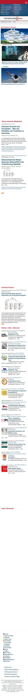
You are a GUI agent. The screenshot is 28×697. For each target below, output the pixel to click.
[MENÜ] (26, 1)
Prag (3, 4)
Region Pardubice (18, 7)
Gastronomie (18, 343)
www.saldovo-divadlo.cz (20, 465)
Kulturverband (17, 146)
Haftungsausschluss (10, 672)
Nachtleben (7, 652)
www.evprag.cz (14, 389)
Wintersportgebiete (9, 659)
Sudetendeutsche (10, 146)
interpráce (4, 685)
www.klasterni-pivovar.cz (20, 342)
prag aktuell (18, 681)
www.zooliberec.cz (16, 452)
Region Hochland (5, 12)
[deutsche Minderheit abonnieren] (2, 193)
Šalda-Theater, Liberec (14, 468)
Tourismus (10, 403)
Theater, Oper (11, 466)
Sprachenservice (17, 355)
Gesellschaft (4, 292)
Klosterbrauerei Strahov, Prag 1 (17, 345)
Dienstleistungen (8, 636)
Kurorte (15, 403)
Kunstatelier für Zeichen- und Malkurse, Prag (16, 432)
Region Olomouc (5, 14)
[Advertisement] (14, 104)
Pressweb (13, 690)
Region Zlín (17, 14)
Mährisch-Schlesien (6, 9)
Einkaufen (6, 637)
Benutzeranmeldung (10, 674)
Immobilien (7, 646)
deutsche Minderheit (18, 148)
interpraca (5, 687)
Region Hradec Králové (6, 7)
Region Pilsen (4, 10)
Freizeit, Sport (7, 639)
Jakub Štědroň (8, 149)
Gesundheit (6, 66)
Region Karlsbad (18, 9)
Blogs (14, 21)
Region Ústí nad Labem (6, 6)
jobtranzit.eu (4, 689)
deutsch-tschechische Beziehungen (12, 150)
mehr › (7, 144)
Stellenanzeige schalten (6, 21)
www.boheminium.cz (17, 400)
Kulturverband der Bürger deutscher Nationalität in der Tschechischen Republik (12, 162)
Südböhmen (17, 10)
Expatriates (10, 188)
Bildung (15, 332)
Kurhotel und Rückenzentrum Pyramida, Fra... (13, 84)
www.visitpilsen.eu (16, 414)
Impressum (7, 667)
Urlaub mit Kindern (15, 402)
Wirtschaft (7, 661)
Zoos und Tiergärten (16, 453)
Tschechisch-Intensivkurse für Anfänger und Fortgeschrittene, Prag (17, 358)
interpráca (4, 686)
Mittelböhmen (17, 4)
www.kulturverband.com (20, 155)
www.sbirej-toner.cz (16, 377)
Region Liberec (18, 6)
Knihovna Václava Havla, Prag (16, 444)
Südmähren (17, 12)
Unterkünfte (7, 658)
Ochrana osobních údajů (11, 676)
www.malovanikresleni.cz (21, 427)
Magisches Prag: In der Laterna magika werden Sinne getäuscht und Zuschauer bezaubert (14, 62)
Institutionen (19, 416)
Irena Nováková (16, 149)
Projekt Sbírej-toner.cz (14, 381)
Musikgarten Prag (13, 334)
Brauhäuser (11, 343)
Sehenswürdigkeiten (6, 402)
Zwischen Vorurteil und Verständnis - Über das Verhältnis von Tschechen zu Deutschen (12, 129)
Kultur (9, 292)
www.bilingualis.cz (16, 366)
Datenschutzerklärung (11, 669)
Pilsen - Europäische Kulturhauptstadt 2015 (14, 419)
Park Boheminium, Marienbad (16, 405)
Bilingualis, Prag (13, 370)
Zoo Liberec (11, 457)
